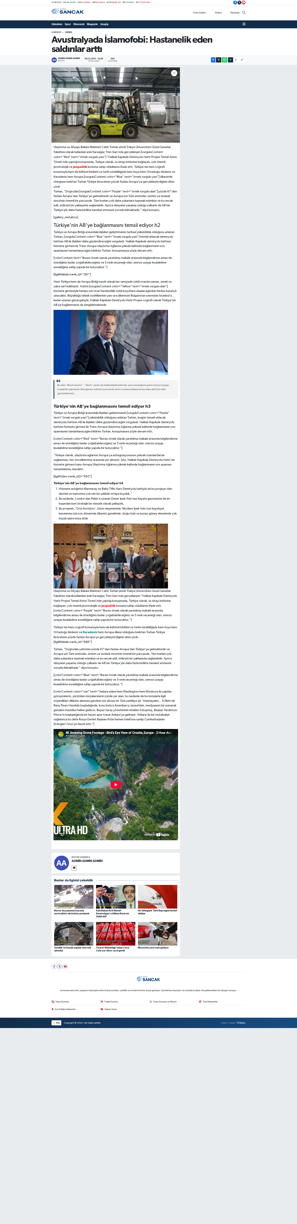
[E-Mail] (74, 868)
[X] (59, 966)
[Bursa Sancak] (68, 12)
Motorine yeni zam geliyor (153, 947)
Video (218, 12)
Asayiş (104, 24)
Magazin (92, 24)
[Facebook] (54, 966)
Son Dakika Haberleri (65, 1009)
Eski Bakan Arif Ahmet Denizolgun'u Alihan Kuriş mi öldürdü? (112, 913)
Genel (68, 32)
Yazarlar (235, 12)
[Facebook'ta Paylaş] (213, 59)
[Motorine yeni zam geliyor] (157, 933)
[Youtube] (65, 966)
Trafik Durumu (111, 1002)
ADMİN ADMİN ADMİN (87, 861)
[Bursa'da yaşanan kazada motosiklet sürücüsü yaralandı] (73, 896)
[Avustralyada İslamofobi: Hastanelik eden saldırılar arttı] (116, 105)
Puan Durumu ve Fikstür (165, 1002)
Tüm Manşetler (210, 1002)
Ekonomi (78, 24)
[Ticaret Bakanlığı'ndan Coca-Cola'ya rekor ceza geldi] (115, 933)
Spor (68, 24)
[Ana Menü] (244, 24)
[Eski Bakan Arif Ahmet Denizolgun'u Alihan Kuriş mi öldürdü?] (115, 896)
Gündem (57, 24)
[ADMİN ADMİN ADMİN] (61, 863)
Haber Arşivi (111, 1009)
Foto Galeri (199, 12)
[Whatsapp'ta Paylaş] (224, 59)
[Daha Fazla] (230, 59)
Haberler (56, 32)
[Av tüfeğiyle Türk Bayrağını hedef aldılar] (157, 896)
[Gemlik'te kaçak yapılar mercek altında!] (73, 933)
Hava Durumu (62, 1002)
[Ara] (243, 13)
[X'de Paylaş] (218, 59)
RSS (58, 1023)
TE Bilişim (241, 1023)
